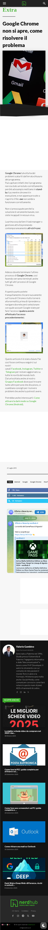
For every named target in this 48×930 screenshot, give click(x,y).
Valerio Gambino (25, 646)
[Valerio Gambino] (9, 669)
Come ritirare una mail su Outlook (20, 846)
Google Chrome (35, 482)
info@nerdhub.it (25, 928)
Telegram (10, 371)
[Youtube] (33, 916)
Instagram (27, 368)
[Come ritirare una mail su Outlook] (24, 832)
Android (17, 482)
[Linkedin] (24, 692)
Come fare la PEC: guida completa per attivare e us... (22, 770)
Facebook (16, 368)
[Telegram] (23, 916)
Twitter (37, 368)
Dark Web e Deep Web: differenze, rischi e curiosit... (23, 884)
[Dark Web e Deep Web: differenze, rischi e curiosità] (24, 868)
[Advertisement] (24, 145)
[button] (44, 3)
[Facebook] (17, 692)
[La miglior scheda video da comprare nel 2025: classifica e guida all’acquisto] (24, 716)
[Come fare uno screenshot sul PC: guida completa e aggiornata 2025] (24, 793)
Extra (10, 10)
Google (25, 482)
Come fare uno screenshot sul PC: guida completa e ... (23, 809)
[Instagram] (21, 692)
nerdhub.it (31, 925)
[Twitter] (28, 692)
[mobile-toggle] (4, 3)
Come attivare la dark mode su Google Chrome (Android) (22, 401)
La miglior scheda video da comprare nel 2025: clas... (23, 732)
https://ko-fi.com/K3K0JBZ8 (24, 650)
